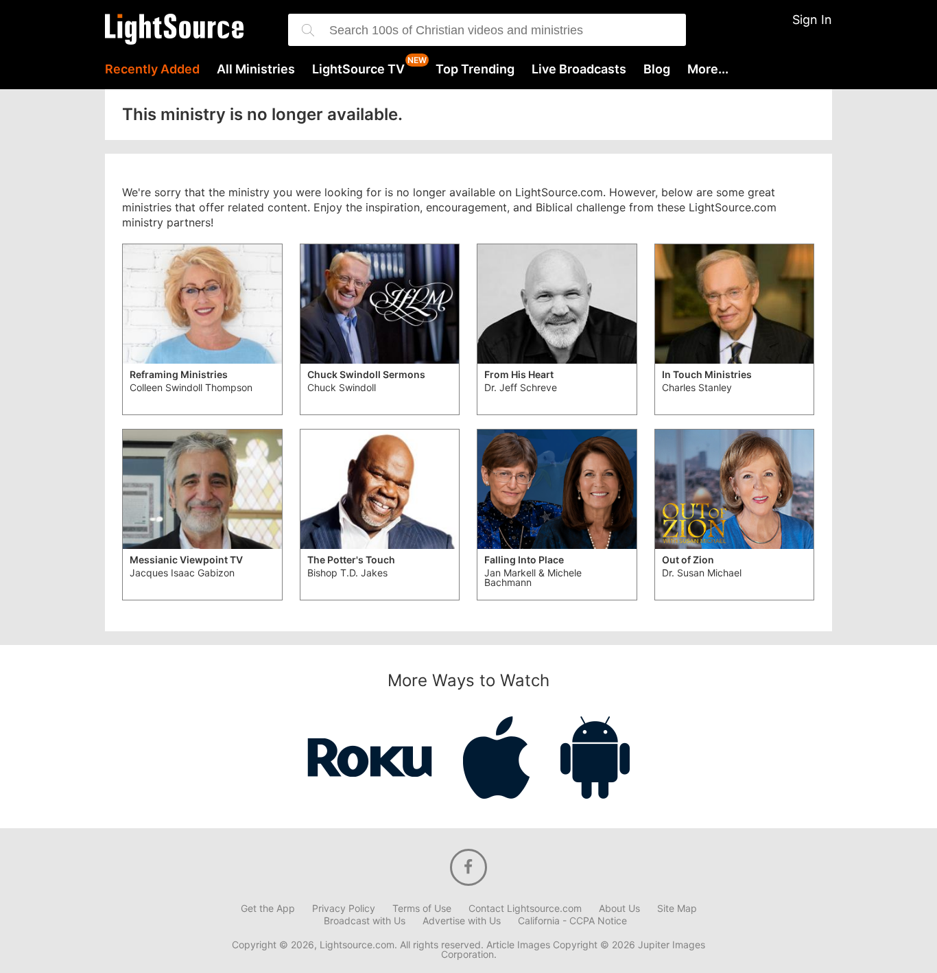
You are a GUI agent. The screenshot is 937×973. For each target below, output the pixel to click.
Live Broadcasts (579, 69)
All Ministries (256, 69)
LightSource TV (358, 69)
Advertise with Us (462, 921)
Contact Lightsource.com (525, 908)
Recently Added (152, 69)
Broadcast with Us (364, 921)
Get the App (268, 908)
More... (707, 69)
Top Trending (475, 69)
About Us (619, 908)
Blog (656, 69)
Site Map (677, 908)
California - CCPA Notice (572, 921)
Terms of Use (421, 908)
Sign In (812, 19)
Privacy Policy (343, 908)
